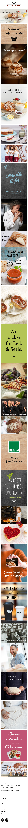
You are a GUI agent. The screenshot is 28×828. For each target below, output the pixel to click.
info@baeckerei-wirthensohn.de (10, 790)
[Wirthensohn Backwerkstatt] (14, 4)
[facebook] (2, 820)
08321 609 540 (10, 787)
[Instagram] (7, 820)
